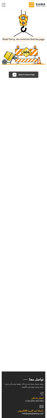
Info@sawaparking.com (33, 413)
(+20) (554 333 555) (34, 401)
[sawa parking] (37, 4)
